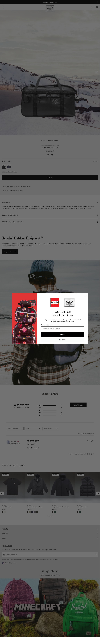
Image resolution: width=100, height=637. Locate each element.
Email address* (46, 325)
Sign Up (62, 334)
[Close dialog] (85, 296)
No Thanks (62, 339)
